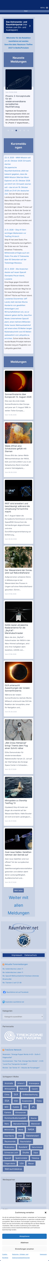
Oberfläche (9, 1136)
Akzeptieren (24, 1236)
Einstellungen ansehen (24, 1249)
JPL (33, 1107)
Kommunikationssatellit (15, 1118)
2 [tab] (12, 130)
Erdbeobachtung (30, 1094)
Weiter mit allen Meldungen (18, 905)
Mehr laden (18, 890)
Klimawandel (20, 1112)
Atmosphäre (9, 1089)
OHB (20, 1136)
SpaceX (7, 1158)
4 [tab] (20, 130)
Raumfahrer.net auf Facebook (17, 992)
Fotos (39, 1101)
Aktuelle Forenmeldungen (16, 964)
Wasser (31, 1163)
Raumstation (25, 1141)
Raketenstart (32, 1135)
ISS (25, 1107)
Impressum (43, 1254)
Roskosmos (9, 1147)
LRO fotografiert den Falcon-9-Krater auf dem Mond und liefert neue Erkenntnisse (18, 79)
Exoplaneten (27, 1101)
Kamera (7, 1112)
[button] (45, 1212)
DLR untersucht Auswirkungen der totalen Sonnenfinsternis (18, 672)
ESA (7, 1100)
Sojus (35, 1152)
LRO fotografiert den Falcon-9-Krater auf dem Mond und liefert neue (17, 99)
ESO (16, 1101)
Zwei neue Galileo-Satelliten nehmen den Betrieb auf (18, 839)
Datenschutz (30, 955)
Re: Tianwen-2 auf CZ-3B (12, 983)
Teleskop (35, 1158)
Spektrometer (21, 1158)
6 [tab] (28, 130)
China (6, 1095)
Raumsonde (10, 1141)
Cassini (35, 1089)
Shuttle (25, 1152)
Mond (20, 1130)
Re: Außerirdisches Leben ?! (13, 969)
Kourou (34, 1118)
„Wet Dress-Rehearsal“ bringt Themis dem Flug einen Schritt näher (18, 729)
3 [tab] (16, 130)
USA (22, 1163)
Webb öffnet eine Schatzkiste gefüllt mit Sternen (18, 432)
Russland (23, 1147)
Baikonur (23, 1089)
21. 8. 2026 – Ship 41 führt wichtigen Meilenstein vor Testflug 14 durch (15, 233)
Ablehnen (24, 1242)
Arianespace (34, 1083)
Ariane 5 (20, 1083)
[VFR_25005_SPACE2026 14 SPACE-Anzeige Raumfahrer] (24, 1192)
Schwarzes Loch (11, 1152)
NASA (31, 1129)
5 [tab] (24, 130)
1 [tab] (8, 130)
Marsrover (35, 1124)
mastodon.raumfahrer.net (14, 1002)
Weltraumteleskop (13, 1169)
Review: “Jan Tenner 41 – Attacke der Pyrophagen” (21, 1068)
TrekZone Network (13, 1050)
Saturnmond (37, 1147)
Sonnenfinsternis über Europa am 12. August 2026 (18, 381)
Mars (6, 1124)
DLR (16, 1094)
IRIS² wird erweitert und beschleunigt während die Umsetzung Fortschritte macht (18, 490)
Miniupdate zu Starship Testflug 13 (18, 787)
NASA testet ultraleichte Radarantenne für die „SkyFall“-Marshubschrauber (18, 611)
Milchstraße (9, 1130)
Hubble (16, 1107)
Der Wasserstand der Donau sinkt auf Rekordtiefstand (18, 557)
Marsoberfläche (20, 1124)
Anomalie (9, 1083)
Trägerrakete (9, 1163)
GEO (6, 1107)
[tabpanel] (18, 98)
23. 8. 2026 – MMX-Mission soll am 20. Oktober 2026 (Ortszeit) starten (18, 160)
